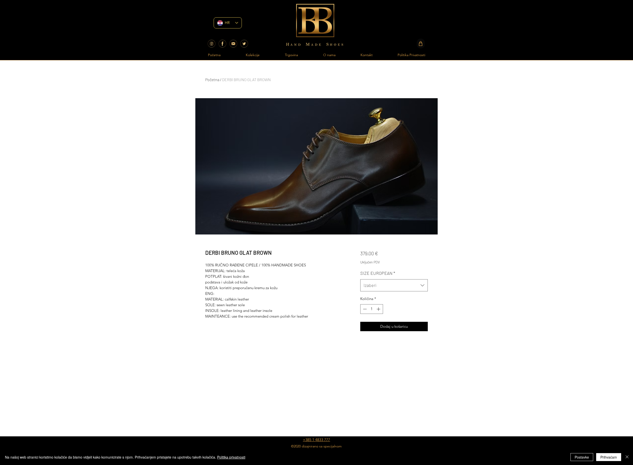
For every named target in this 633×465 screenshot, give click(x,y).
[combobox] (394, 285)
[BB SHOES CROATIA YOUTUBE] (233, 43)
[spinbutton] (371, 309)
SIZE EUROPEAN (377, 273)
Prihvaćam (608, 457)
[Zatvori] (627, 457)
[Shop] (421, 43)
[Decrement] (364, 309)
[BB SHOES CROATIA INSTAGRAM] (211, 43)
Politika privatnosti (231, 457)
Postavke (582, 457)
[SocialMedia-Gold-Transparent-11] (244, 43)
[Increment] (379, 309)
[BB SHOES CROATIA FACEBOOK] (222, 43)
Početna (212, 79)
